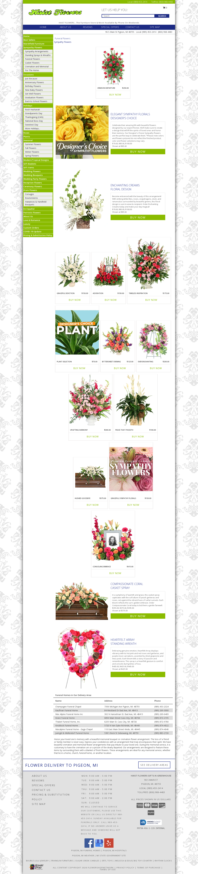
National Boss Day (34, 120)
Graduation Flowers (34, 97)
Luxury (26, 224)
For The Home (32, 70)
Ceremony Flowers (32, 186)
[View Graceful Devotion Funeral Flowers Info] (72, 271)
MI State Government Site (111, 855)
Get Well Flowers (33, 93)
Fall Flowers (30, 148)
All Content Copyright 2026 (70, 867)
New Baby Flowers (34, 90)
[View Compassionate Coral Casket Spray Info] (82, 599)
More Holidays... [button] (32, 128)
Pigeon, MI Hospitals (115, 850)
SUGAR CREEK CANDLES (87, 860)
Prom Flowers (30, 190)
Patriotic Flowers (31, 212)
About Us (28, 216)
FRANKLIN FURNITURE (62, 860)
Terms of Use (108, 869)
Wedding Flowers (31, 171)
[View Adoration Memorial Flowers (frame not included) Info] (108, 271)
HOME (43, 27)
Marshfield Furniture (33, 43)
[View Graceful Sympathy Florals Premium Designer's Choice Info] (131, 469)
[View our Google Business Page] (99, 847)
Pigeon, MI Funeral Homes (86, 850)
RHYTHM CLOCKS (163, 860)
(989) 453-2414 (140, 1)
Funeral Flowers (32, 59)
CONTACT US (132, 27)
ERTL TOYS (107, 860)
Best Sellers (29, 40)
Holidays (27, 105)
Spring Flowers (32, 155)
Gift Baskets (29, 163)
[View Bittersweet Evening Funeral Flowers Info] (117, 339)
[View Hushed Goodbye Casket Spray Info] (90, 476)
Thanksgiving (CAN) (34, 117)
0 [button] (166, 7)
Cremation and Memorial (37, 66)
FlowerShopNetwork (101, 867)
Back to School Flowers (36, 101)
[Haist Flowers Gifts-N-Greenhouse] (55, 11)
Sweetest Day (31, 124)
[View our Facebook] (89, 847)
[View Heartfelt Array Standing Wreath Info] (82, 656)
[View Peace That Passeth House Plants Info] (135, 400)
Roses (26, 132)
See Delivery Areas (154, 765)
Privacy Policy (125, 867)
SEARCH (162, 16)
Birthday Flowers (33, 86)
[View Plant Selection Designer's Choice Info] (77, 332)
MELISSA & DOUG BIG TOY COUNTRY (134, 860)
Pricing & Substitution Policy (37, 235)
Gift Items (28, 167)
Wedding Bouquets (33, 175)
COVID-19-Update (32, 231)
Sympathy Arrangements (36, 51)
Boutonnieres (31, 198)
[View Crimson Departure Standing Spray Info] (113, 66)
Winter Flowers (32, 151)
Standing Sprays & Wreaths (38, 55)
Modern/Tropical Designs (36, 160)
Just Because (31, 78)
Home (26, 36)
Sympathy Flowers (32, 47)
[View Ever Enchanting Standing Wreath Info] (153, 339)
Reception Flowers (32, 182)
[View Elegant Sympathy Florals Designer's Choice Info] (82, 132)
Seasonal (28, 140)
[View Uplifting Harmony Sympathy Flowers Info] (90, 400)
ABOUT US (65, 27)
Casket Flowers (32, 62)
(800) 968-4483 (166, 1)
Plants (26, 136)
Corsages (29, 194)
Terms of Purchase (149, 867)
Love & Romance (31, 220)
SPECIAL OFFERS (110, 27)
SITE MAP (155, 27)
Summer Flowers (33, 144)
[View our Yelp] (108, 847)
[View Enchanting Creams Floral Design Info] (82, 200)
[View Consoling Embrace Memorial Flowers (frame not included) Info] (113, 537)
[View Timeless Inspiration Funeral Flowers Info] (149, 264)
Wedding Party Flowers (35, 179)
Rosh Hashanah (32, 109)
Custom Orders (31, 227)
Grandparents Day (33, 113)
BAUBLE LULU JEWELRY (37, 860)
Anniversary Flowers (34, 82)
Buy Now (115, 94)
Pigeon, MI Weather (83, 855)
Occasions (28, 74)
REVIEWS (88, 27)
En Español (28, 208)
